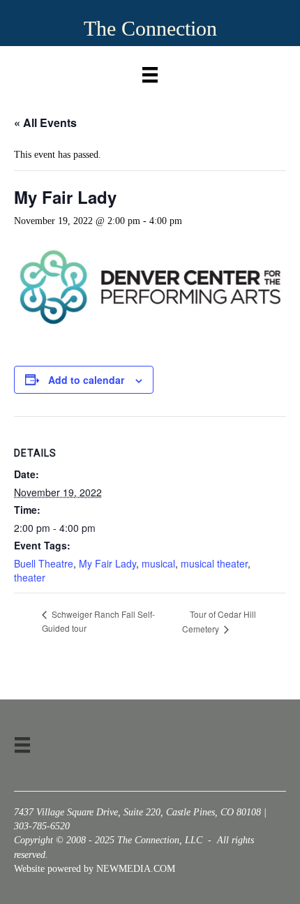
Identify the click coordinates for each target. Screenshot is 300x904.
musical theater (214, 563)
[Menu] (150, 71)
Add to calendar (86, 380)
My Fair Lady (107, 563)
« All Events (45, 122)
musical (158, 563)
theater (29, 577)
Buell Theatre (43, 563)
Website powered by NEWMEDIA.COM (94, 869)
